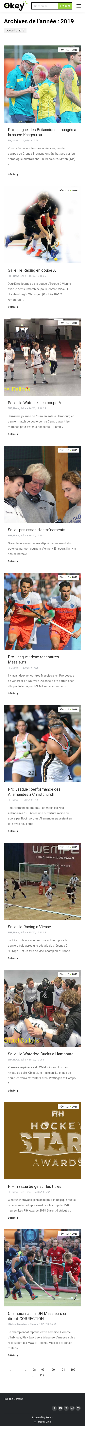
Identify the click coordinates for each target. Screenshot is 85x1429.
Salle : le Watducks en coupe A (34, 402)
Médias (12, 1324)
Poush (49, 1417)
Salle (23, 276)
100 (52, 1369)
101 (62, 1369)
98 (34, 1369)
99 (42, 1369)
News (15, 140)
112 (42, 1375)
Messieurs (23, 1324)
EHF (10, 276)
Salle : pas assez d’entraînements (36, 529)
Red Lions (25, 1192)
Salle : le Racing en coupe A (32, 270)
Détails (12, 174)
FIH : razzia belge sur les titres (34, 1186)
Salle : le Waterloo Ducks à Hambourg (41, 1054)
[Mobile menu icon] (78, 6)
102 (73, 1369)
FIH (9, 140)
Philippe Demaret (13, 1398)
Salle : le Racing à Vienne (29, 926)
